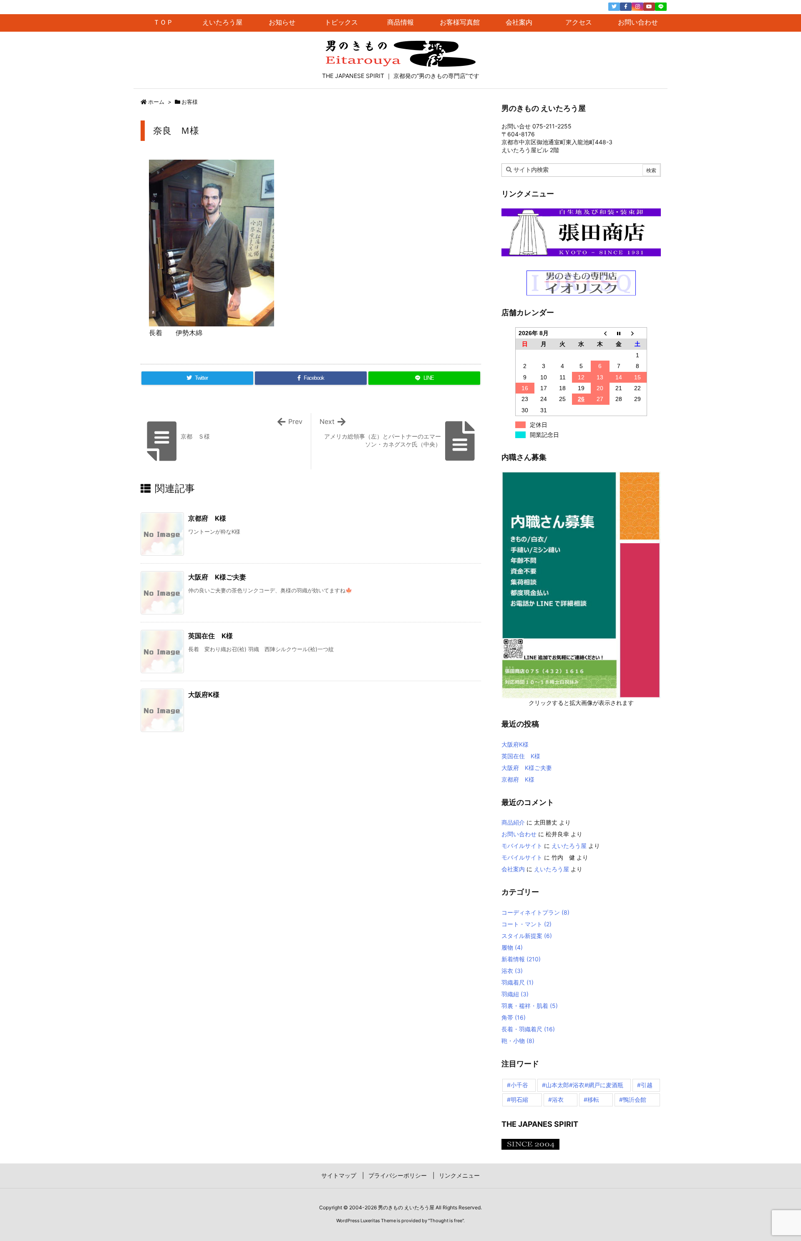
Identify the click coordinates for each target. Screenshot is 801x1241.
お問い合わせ (519, 833)
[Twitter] (614, 7)
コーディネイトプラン (535, 912)
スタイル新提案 (526, 935)
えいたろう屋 (569, 845)
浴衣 (512, 970)
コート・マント (526, 924)
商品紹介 (513, 822)
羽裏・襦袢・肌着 (529, 1005)
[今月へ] (619, 332)
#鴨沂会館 (632, 1099)
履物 (512, 947)
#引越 (644, 1084)
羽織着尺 (517, 982)
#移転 (591, 1099)
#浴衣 (556, 1099)
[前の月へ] (600, 332)
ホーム (156, 101)
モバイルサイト (521, 845)
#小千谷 (517, 1084)
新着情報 (521, 959)
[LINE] (661, 7)
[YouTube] (649, 7)
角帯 (513, 1017)
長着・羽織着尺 (528, 1029)
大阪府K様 (203, 694)
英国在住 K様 (210, 636)
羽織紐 (515, 994)
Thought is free (446, 1220)
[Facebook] (626, 7)
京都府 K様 (207, 518)
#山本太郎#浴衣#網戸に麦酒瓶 (582, 1084)
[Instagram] (637, 7)
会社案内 (513, 868)
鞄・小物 (517, 1040)
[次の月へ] (637, 332)
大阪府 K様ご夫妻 (217, 577)
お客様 (189, 101)
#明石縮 (517, 1099)
